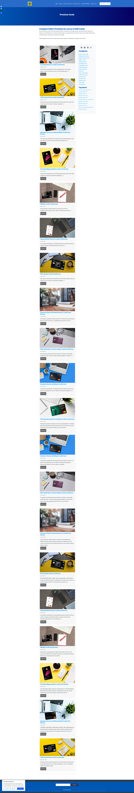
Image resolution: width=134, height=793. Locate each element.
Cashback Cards (82, 61)
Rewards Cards (82, 78)
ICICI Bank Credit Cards (83, 97)
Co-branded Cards (83, 63)
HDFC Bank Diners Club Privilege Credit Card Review (56, 349)
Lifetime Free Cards (83, 74)
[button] (81, 47)
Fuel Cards (81, 71)
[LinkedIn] (1, 9)
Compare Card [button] (93, 3)
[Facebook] (1, 6)
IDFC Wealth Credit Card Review (50, 274)
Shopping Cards (82, 80)
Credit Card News (85, 3)
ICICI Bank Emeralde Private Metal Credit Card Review (57, 419)
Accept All (20, 788)
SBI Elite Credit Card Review (49, 204)
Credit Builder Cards (83, 65)
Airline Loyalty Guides (83, 54)
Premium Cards (82, 76)
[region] (13, 785)
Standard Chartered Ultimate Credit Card (53, 384)
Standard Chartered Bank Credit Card (86, 107)
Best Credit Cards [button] (76, 3)
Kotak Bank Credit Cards (83, 101)
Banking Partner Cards (84, 56)
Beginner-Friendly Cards (84, 57)
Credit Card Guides (83, 67)
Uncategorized (82, 84)
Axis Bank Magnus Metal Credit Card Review (54, 169)
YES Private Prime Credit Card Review (52, 97)
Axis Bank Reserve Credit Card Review (52, 64)
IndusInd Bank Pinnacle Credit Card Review (53, 239)
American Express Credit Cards (85, 89)
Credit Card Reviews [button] (67, 3)
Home (57, 3)
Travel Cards (81, 82)
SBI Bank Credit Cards (83, 105)
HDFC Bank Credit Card (83, 95)
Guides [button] (60, 3)
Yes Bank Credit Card (83, 109)
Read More (43, 74)
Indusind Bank (90, 99)
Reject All (13, 788)
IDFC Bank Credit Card (83, 99)
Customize (7, 788)
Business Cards (82, 59)
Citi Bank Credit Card (83, 93)
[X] (1, 11)
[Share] (1, 13)
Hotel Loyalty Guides (83, 73)
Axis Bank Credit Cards (83, 91)
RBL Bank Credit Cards (83, 103)
